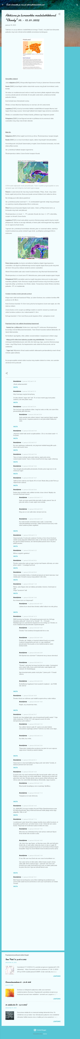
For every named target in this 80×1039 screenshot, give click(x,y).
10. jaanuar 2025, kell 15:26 (29, 466)
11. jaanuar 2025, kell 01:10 (29, 535)
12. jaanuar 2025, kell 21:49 (35, 855)
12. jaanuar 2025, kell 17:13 (35, 793)
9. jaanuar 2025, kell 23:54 (35, 414)
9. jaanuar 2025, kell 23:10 (29, 391)
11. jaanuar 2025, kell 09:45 (29, 572)
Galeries (45, 1034)
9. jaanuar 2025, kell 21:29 (29, 381)
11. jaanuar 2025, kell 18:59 (29, 695)
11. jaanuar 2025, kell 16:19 (29, 616)
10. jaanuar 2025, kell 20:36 (29, 489)
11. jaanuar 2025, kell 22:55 (35, 681)
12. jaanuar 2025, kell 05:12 (29, 760)
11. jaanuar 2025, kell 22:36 (35, 745)
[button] (59, 14)
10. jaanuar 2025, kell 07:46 (29, 454)
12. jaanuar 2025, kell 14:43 (29, 805)
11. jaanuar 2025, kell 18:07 (35, 603)
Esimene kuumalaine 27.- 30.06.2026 (18, 982)
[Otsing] (77, 5)
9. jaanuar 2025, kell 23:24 (29, 406)
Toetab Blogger (41, 1030)
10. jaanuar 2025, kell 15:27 (29, 478)
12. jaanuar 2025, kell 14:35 (29, 772)
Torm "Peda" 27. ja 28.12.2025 (15, 959)
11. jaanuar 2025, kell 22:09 (35, 652)
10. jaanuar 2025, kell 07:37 (29, 442)
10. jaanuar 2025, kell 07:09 (29, 430)
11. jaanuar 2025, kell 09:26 (29, 560)
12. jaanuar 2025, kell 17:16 (29, 819)
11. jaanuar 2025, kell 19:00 (35, 701)
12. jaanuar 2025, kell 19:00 (35, 840)
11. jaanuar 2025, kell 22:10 (35, 735)
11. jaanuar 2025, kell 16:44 (35, 628)
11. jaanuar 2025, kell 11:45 (29, 584)
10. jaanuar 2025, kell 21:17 (35, 497)
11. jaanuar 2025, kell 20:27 (29, 714)
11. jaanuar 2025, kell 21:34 (35, 724)
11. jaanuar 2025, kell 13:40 (29, 597)
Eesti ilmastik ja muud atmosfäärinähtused (25, 4)
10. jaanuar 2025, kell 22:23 (35, 509)
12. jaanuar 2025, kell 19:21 (29, 877)
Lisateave (56, 976)
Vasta (15, 387)
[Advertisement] (72, 39)
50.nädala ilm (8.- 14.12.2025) (16, 1005)
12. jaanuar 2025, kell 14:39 (35, 783)
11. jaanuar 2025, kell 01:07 (35, 519)
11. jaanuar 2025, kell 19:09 (35, 637)
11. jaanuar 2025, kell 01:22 (29, 550)
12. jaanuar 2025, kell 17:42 (35, 829)
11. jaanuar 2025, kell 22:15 (35, 662)
